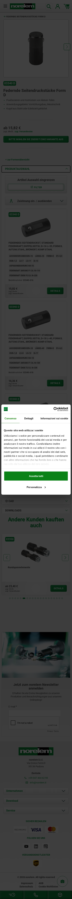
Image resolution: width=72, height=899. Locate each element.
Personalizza (34, 487)
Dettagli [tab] (28, 418)
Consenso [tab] (11, 418)
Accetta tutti (36, 476)
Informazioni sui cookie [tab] (54, 418)
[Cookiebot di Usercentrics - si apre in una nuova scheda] (53, 409)
